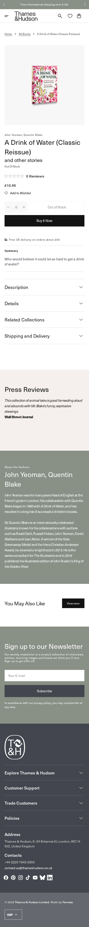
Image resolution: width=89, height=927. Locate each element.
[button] (4, 4)
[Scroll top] (83, 921)
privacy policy (42, 703)
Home (8, 34)
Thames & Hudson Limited (32, 902)
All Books (25, 34)
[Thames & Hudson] (26, 16)
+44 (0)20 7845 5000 (20, 862)
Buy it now (44, 220)
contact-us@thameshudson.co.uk (28, 868)
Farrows (68, 902)
